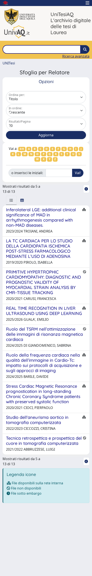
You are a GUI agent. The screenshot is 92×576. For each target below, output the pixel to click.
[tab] (11, 200)
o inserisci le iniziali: (27, 172)
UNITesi (9, 63)
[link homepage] (7, 3)
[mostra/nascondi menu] (87, 3)
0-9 (22, 149)
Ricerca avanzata (75, 56)
